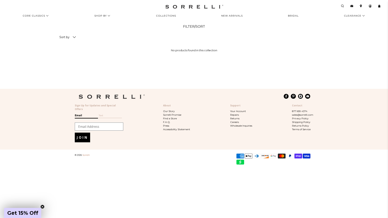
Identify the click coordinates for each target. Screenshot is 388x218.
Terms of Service (301, 129)
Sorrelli (86, 155)
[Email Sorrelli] (307, 96)
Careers (234, 122)
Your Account (238, 111)
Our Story (169, 111)
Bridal (293, 15)
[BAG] (379, 6)
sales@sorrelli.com (302, 114)
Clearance (352, 15)
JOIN (82, 137)
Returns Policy (300, 125)
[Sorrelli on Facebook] (286, 96)
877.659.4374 (299, 111)
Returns (234, 118)
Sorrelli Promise (172, 114)
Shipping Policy (301, 122)
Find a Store (170, 118)
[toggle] (74, 37)
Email (78, 115)
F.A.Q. (166, 122)
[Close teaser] (42, 207)
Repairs (234, 114)
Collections (166, 15)
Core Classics (34, 15)
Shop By (100, 15)
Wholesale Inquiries (241, 125)
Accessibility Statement (176, 129)
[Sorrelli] (194, 6)
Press (166, 125)
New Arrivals (232, 15)
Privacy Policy (300, 118)
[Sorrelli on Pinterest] (293, 96)
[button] (22, 213)
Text (101, 115)
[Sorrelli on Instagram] (300, 96)
